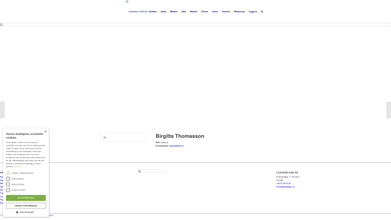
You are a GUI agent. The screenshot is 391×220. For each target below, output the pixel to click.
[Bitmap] (137, 11)
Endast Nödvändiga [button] (26, 205)
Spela (2, 180)
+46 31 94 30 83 (283, 183)
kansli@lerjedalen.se (285, 186)
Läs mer (17, 166)
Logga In (253, 11)
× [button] (45, 131)
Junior (2, 196)
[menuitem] (153, 11)
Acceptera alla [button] (26, 197)
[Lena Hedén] (2, 110)
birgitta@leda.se (176, 145)
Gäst (2, 186)
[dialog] (26, 172)
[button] (26, 212)
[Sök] (262, 11)
